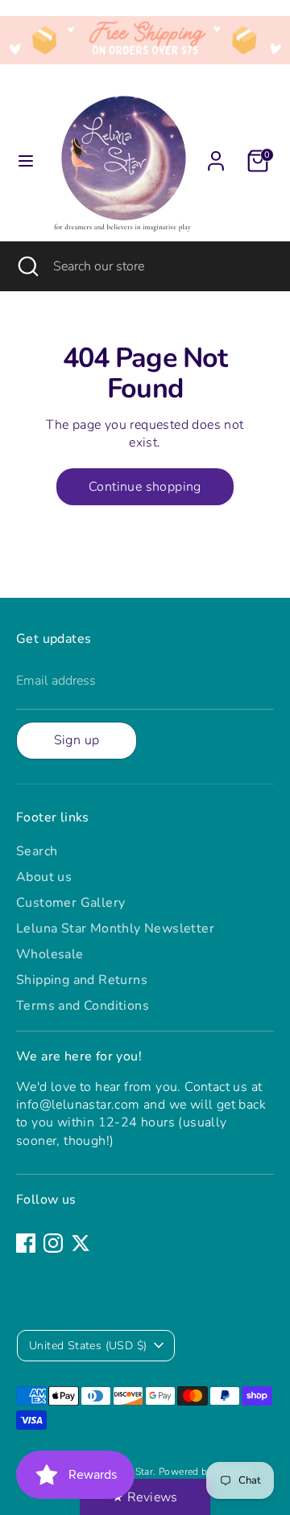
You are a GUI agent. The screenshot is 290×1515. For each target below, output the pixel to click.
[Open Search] (26, 266)
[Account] (216, 154)
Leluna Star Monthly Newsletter (115, 928)
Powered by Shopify (205, 1471)
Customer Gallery (70, 903)
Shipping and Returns (81, 980)
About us (44, 877)
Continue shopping (145, 487)
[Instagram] (53, 1243)
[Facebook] (25, 1243)
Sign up (77, 740)
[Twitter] (80, 1243)
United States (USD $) (88, 1345)
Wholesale (50, 954)
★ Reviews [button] (145, 1497)
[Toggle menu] (26, 161)
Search (36, 851)
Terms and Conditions (82, 1006)
